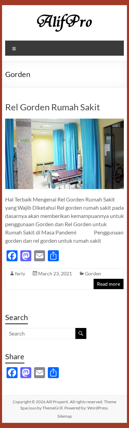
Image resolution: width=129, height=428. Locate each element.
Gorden (93, 273)
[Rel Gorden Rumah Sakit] (64, 122)
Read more (108, 284)
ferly (20, 273)
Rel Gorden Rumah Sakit (52, 106)
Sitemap (64, 416)
